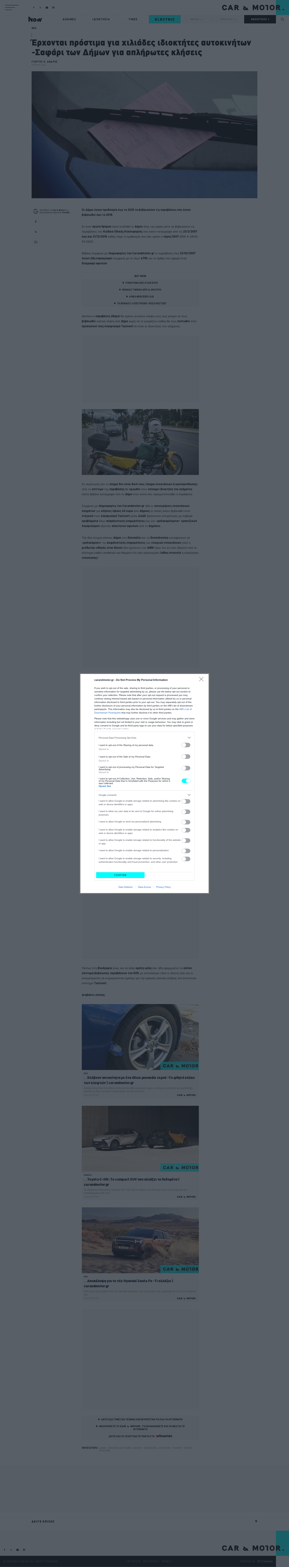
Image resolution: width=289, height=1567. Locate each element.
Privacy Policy (163, 887)
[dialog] (144, 783)
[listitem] (144, 737)
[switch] (186, 745)
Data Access (144, 887)
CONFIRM (120, 875)
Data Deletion (125, 887)
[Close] (202, 680)
